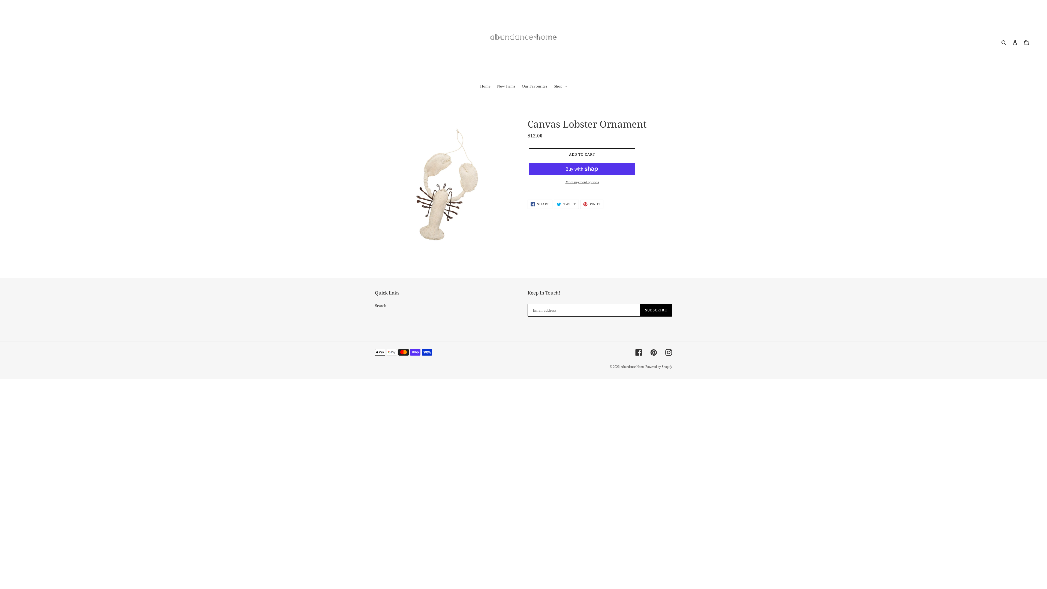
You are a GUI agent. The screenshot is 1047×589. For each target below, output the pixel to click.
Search (380, 305)
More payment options (582, 182)
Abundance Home (632, 367)
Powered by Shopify (658, 367)
